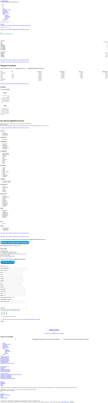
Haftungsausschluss (3, 397)
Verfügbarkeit (14, 29)
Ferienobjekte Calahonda (4, 360)
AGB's (1, 396)
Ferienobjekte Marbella (4, 361)
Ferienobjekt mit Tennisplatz (5, 370)
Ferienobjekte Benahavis (4, 357)
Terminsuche (2, 382)
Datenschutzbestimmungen (5, 394)
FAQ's (1, 384)
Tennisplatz (23, 25)
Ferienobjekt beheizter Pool (5, 371)
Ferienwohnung (3, 25)
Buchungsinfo (2, 383)
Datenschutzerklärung (31, 319)
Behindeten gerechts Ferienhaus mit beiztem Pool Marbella (10, 374)
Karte (19, 29)
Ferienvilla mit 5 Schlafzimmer (5, 377)
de (3, 3)
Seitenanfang (2, 29)
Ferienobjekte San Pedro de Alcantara (7, 363)
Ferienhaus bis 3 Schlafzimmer (5, 375)
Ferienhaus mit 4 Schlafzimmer (5, 376)
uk (3, 4)
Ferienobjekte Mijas (3, 362)
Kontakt (4, 20)
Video (7, 29)
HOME (4, 8)
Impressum (2, 393)
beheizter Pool (27, 25)
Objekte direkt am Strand (15, 25)
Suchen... (2, 381)
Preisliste (10, 29)
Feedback (2, 385)
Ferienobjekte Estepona (4, 358)
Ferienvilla (8, 25)
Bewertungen (22, 29)
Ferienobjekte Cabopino (4, 359)
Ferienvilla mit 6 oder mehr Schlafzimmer (7, 378)
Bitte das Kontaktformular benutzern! (15, 242)
